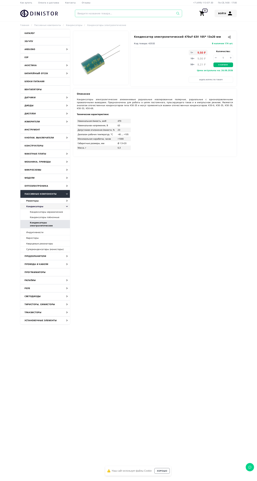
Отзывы (86, 2)
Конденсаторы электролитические (106, 25)
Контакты (70, 2)
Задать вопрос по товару (211, 80)
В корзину (223, 65)
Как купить (26, 2)
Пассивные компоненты (47, 25)
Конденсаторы (74, 25)
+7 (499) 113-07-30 (203, 2)
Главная (24, 25)
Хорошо (162, 471)
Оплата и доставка (48, 2)
